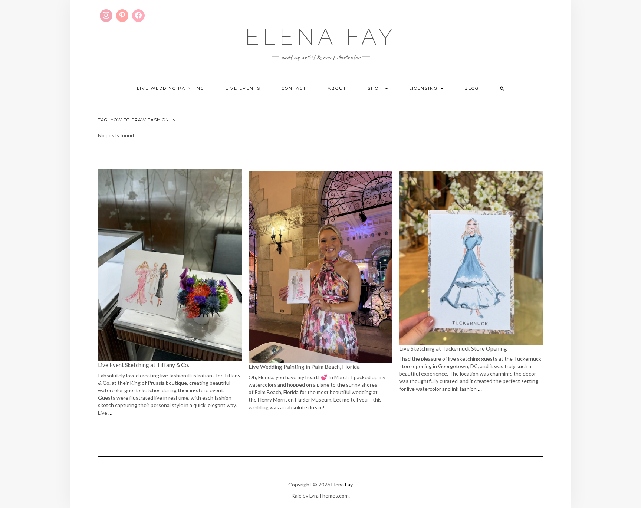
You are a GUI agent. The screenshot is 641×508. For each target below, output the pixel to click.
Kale (296, 495)
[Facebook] (138, 15)
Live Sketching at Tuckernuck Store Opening (453, 348)
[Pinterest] (122, 15)
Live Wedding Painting (170, 88)
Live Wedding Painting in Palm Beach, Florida (304, 366)
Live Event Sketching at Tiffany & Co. (144, 364)
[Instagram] (106, 15)
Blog (471, 88)
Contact (294, 88)
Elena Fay (320, 37)
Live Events (243, 88)
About (337, 88)
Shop (376, 88)
